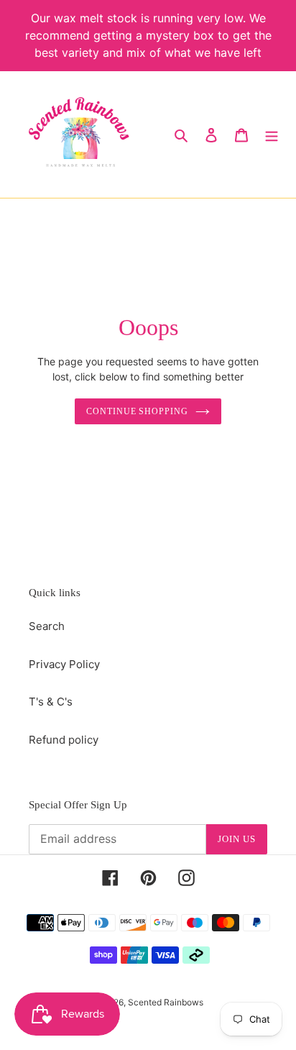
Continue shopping (137, 411)
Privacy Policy (64, 664)
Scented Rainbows (165, 1002)
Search (47, 626)
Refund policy (63, 740)
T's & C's (51, 701)
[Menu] (271, 134)
